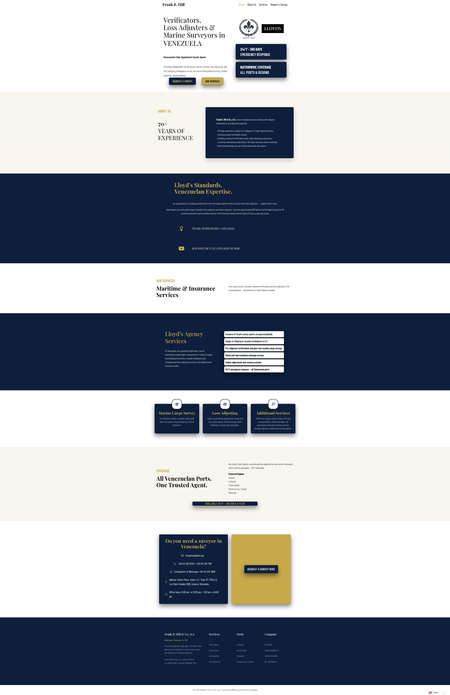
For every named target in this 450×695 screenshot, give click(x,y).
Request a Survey (278, 4)
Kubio (254, 690)
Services (263, 4)
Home (241, 4)
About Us (251, 4)
